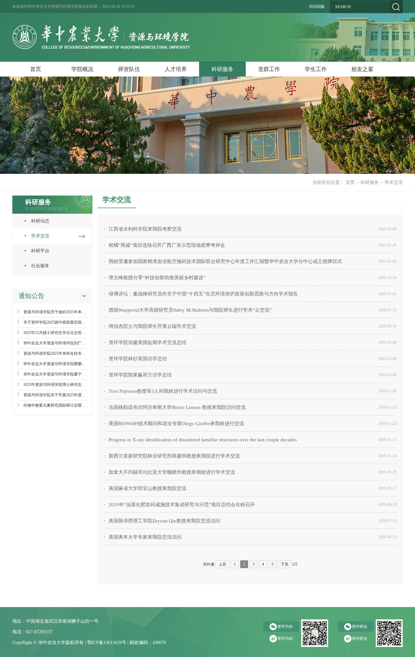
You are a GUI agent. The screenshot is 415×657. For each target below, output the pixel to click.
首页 (35, 69)
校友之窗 (362, 69)
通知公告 (31, 295)
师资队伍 (129, 69)
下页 (285, 564)
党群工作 (269, 69)
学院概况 (82, 69)
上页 (222, 564)
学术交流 (394, 182)
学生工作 (316, 69)
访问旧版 (317, 6)
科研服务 (222, 69)
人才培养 (176, 69)
